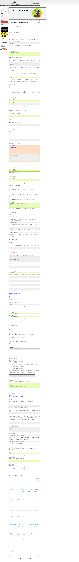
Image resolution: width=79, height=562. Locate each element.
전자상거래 (2, 5)
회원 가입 (2, 10)
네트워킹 (29, 5)
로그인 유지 (3, 9)
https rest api (2, 24)
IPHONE (2, 16)
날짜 (15, 483)
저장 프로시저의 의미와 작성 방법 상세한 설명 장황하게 (19, 22)
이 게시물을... (37, 478)
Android (2, 15)
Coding (17, 5)
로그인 (35, 20)
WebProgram (2, 20)
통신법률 (32, 5)
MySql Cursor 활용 (30, 524)
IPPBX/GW (14, 5)
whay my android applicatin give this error (31, 533)
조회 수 (11, 483)
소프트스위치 (24, 5)
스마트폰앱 (21, 5)
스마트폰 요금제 (10, 5)
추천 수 (14, 483)
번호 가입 (6, 5)
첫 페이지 (23, 555)
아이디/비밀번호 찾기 (3, 11)
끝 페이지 (27, 555)
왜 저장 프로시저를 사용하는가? (24, 515)
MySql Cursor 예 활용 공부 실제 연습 (31, 515)
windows (2, 19)
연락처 (35, 5)
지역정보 (38, 5)
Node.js (2, 23)
